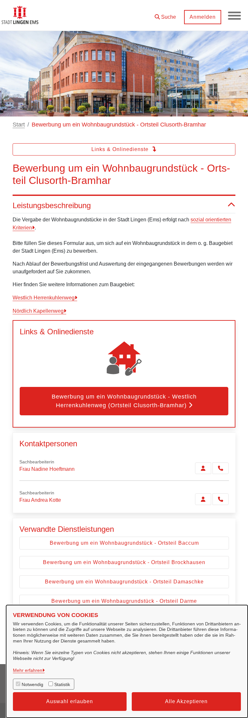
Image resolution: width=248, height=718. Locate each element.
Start (19, 124)
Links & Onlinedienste (120, 149)
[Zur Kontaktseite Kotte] (203, 499)
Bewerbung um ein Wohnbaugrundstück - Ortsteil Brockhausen (124, 562)
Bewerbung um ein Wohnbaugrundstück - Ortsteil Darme (124, 601)
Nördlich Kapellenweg (38, 311)
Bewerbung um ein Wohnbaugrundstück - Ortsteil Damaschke (124, 581)
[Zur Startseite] (21, 15)
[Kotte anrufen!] (220, 499)
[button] (165, 14)
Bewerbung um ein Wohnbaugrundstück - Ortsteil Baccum (124, 543)
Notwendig (32, 684)
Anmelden (203, 17)
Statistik (62, 684)
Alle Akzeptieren (186, 701)
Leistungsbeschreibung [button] (52, 205)
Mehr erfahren (27, 670)
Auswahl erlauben (69, 701)
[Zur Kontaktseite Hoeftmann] (203, 468)
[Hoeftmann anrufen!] (220, 468)
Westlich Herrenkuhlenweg (44, 297)
